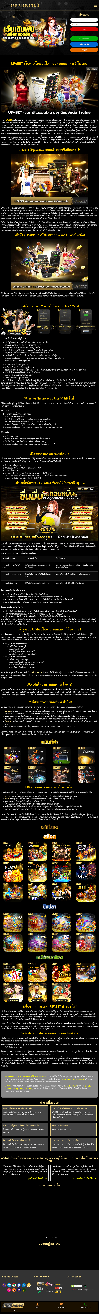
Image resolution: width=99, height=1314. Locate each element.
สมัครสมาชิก (84, 44)
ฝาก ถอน (84, 50)
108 (55, 1237)
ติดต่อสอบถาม (84, 38)
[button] (95, 5)
